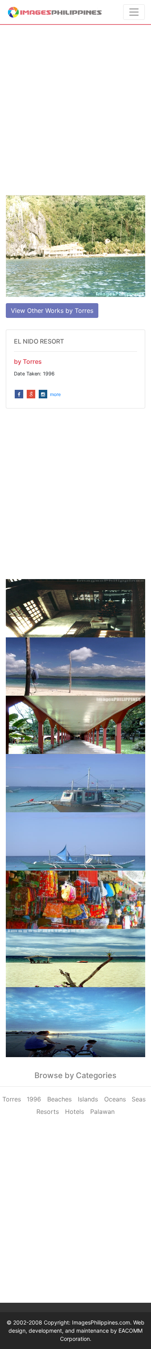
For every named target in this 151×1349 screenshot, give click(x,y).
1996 (34, 1099)
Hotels (74, 1111)
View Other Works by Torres (52, 310)
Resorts (47, 1111)
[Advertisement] (75, 110)
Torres (11, 1099)
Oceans (115, 1099)
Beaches (59, 1099)
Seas (139, 1099)
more (55, 394)
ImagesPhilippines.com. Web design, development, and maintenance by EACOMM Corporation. (76, 1330)
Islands (88, 1099)
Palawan (102, 1111)
